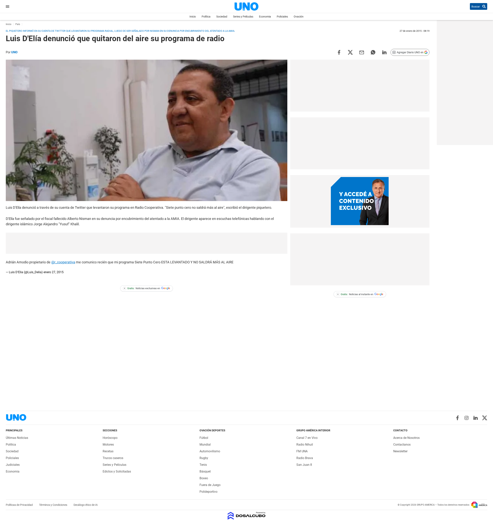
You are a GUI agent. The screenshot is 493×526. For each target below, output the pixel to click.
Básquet (205, 471)
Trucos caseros (113, 458)
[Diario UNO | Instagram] (466, 418)
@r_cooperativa (63, 262)
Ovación (299, 16)
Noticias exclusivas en (142, 288)
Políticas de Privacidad (19, 504)
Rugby (204, 458)
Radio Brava (304, 458)
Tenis (203, 465)
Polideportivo (208, 491)
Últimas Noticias (17, 438)
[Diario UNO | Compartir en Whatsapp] (373, 52)
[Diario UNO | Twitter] (484, 418)
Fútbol (204, 438)
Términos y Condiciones (53, 504)
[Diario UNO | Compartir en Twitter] (350, 52)
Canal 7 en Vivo (307, 438)
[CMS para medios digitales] (247, 516)
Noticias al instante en (355, 294)
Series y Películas (243, 16)
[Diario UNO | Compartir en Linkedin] (384, 52)
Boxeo (204, 478)
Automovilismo (210, 451)
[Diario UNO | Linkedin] (475, 418)
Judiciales (13, 465)
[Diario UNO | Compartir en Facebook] (339, 52)
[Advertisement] (146, 243)
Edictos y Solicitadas (117, 471)
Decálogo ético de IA (86, 504)
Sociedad (221, 16)
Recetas (108, 451)
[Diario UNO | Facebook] (457, 418)
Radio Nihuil (304, 444)
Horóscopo (110, 438)
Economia (265, 16)
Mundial (205, 444)
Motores (108, 444)
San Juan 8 (304, 465)
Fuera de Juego (210, 485)
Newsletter (400, 451)
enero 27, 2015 (54, 272)
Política (206, 16)
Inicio (192, 16)
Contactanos (402, 444)
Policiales (282, 16)
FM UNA (302, 451)
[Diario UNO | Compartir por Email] (361, 52)
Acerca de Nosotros (406, 438)
